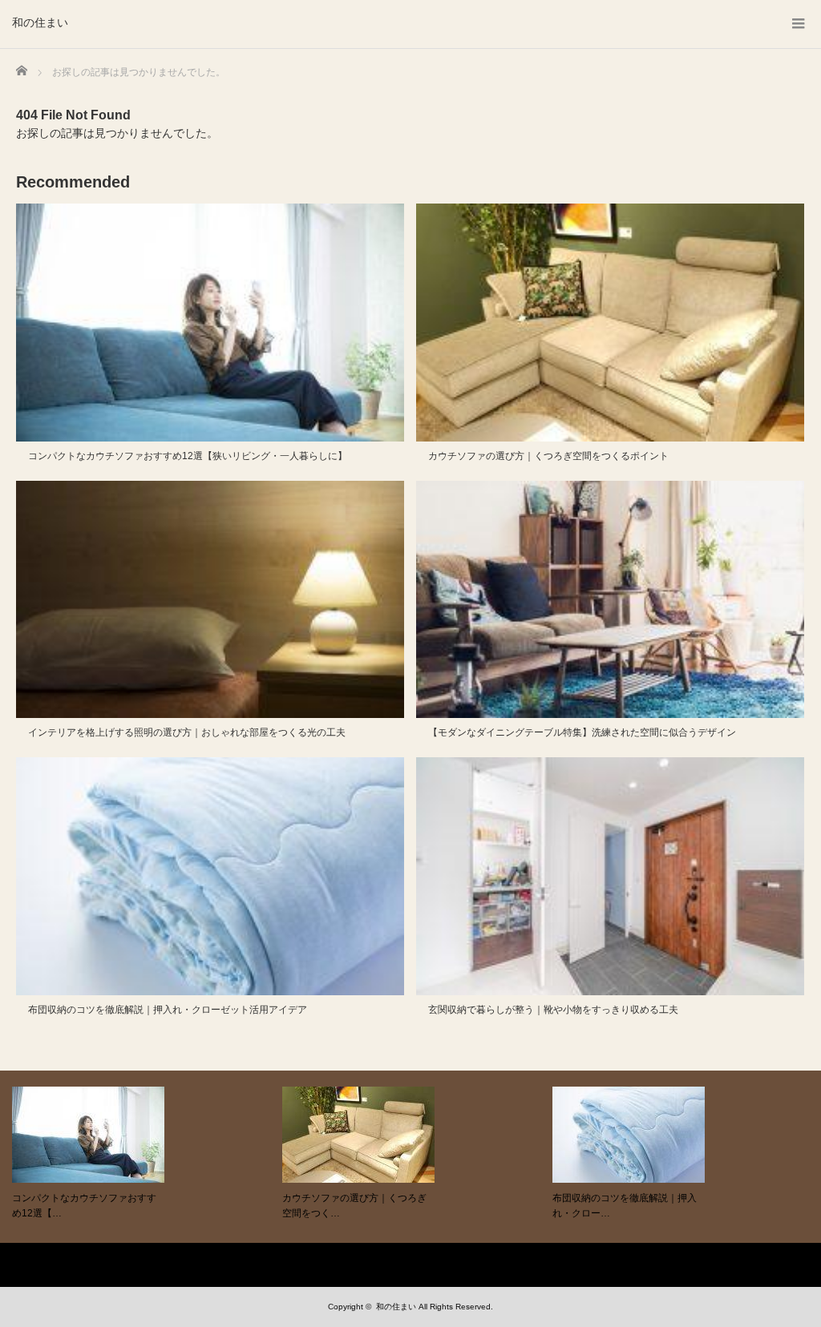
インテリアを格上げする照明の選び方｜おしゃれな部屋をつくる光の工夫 (187, 732)
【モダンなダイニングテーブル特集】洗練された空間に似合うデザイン (582, 732)
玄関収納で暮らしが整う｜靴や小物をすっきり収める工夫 (553, 1009)
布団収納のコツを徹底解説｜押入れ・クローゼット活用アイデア (167, 1009)
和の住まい (40, 22)
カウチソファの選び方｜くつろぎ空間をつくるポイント (548, 456)
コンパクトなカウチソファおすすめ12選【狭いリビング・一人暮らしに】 (187, 456)
